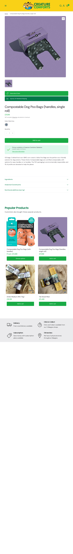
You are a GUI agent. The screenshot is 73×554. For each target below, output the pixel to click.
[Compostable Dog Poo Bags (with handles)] (20, 231)
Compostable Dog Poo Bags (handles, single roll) (52, 250)
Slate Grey (6, 124)
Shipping (14, 117)
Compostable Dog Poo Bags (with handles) (19, 250)
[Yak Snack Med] (52, 279)
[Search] (60, 5)
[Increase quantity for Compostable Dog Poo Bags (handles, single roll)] (12, 133)
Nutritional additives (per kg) (15, 190)
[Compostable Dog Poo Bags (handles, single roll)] (52, 231)
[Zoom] (63, 18)
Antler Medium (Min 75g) (15, 297)
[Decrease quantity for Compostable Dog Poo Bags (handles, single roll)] (6, 133)
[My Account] (63, 5)
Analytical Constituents (13, 185)
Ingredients (9, 179)
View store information (18, 151)
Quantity (7, 129)
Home (6, 13)
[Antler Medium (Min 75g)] (20, 279)
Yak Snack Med (44, 297)
